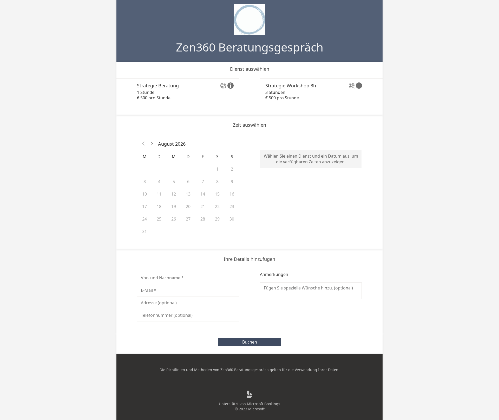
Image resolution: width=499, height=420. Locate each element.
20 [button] (188, 206)
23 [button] (231, 206)
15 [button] (217, 194)
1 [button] (217, 169)
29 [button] (217, 219)
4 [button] (159, 181)
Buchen (249, 342)
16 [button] (231, 194)
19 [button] (173, 206)
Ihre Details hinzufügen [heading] (249, 259)
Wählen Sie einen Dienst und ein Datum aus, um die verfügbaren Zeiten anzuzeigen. (311, 159)
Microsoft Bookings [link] (263, 403)
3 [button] (144, 181)
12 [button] (173, 194)
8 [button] (217, 181)
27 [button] (188, 219)
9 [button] (232, 181)
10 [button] (144, 194)
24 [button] (144, 219)
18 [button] (159, 206)
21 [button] (202, 206)
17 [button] (144, 206)
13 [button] (188, 194)
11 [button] (159, 194)
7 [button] (203, 181)
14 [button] (202, 194)
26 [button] (173, 219)
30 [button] (231, 219)
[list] (249, 90)
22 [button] (217, 206)
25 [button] (159, 219)
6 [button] (188, 181)
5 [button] (174, 181)
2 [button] (232, 169)
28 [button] (202, 219)
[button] (143, 143)
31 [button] (144, 231)
